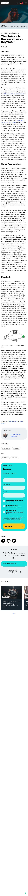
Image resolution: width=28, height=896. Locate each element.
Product (16, 448)
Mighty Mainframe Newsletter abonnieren (13, 506)
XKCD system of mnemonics (14, 94)
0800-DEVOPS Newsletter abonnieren (14, 501)
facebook (3, 541)
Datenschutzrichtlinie (16, 518)
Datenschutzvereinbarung (14, 512)
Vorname (6, 477)
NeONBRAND (13, 421)
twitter (14, 541)
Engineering (6, 448)
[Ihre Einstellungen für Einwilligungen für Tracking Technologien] (25, 893)
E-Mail (5, 492)
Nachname (6, 484)
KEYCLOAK (5, 457)
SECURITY (14, 457)
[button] (13, 613)
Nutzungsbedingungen (10, 519)
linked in (8, 541)
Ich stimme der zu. (14, 512)
